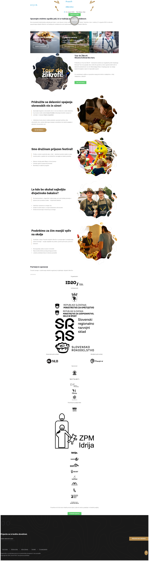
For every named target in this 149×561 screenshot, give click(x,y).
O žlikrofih (107, 5)
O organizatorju (43, 549)
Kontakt (34, 549)
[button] (74, 14)
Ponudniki (43, 5)
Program (33, 5)
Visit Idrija (5, 549)
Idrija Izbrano (24, 549)
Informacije (54, 5)
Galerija (96, 5)
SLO (115, 5)
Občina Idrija (14, 549)
